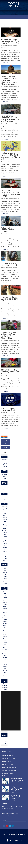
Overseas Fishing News (8, 770)
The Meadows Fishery (5, 597)
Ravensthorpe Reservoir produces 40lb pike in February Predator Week (10, 119)
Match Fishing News (7, 767)
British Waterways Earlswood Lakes (4, 651)
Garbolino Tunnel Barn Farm (4, 634)
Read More (5, 62)
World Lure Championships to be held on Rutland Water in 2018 (10, 193)
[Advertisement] (11, 710)
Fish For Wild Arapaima (5, 534)
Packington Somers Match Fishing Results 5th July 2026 (18, 796)
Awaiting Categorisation (11, 412)
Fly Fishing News (6, 764)
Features (8, 375)
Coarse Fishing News (15, 86)
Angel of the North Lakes (5, 670)
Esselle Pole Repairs (5, 488)
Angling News (9, 45)
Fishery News (5, 761)
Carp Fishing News (6, 755)
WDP (21, 840)
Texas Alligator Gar (5, 551)
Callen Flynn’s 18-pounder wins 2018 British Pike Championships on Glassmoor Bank (9, 80)
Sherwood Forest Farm (4, 625)
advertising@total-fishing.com (9, 815)
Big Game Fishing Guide (5, 525)
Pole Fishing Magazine (5, 576)
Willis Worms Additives (5, 498)
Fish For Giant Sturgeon (5, 545)
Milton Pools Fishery (5, 640)
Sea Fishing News (6, 773)
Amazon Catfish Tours (5, 519)
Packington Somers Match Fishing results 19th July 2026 (17, 780)
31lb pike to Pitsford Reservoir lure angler (9, 264)
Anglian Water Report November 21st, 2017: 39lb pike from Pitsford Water (10, 156)
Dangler (5, 466)
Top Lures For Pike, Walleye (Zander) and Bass (10, 372)
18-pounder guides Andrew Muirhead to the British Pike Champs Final (9, 335)
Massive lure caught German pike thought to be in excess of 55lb (10, 41)
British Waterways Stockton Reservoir (4, 610)
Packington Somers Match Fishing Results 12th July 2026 (17, 788)
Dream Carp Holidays (5, 540)
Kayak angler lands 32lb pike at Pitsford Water (9, 299)
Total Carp (4, 580)
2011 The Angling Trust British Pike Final (10, 409)
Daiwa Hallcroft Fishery (5, 602)
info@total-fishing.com (8, 808)
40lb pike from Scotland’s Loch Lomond (7, 230)
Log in (5, 447)
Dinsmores (4, 474)
